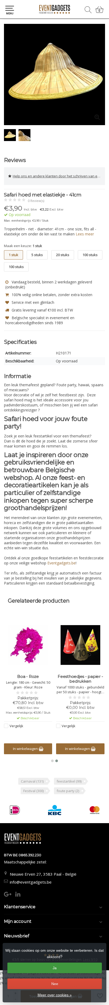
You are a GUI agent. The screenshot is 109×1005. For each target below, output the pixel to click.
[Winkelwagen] (99, 11)
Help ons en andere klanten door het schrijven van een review (59, 176)
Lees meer (85, 233)
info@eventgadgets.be (31, 882)
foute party (68, 790)
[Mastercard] (94, 810)
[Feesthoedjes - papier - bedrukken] (80, 645)
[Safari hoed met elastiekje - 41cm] (54, 74)
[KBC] (54, 810)
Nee (54, 984)
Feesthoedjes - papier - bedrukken (80, 679)
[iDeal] (15, 810)
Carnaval (32, 781)
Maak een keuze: (23, 245)
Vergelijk (16, 725)
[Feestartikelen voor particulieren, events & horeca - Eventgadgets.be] (54, 9)
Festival (33, 790)
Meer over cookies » (55, 995)
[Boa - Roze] (28, 645)
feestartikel (69, 781)
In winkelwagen (26, 748)
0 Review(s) (36, 201)
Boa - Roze (28, 676)
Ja (55, 968)
